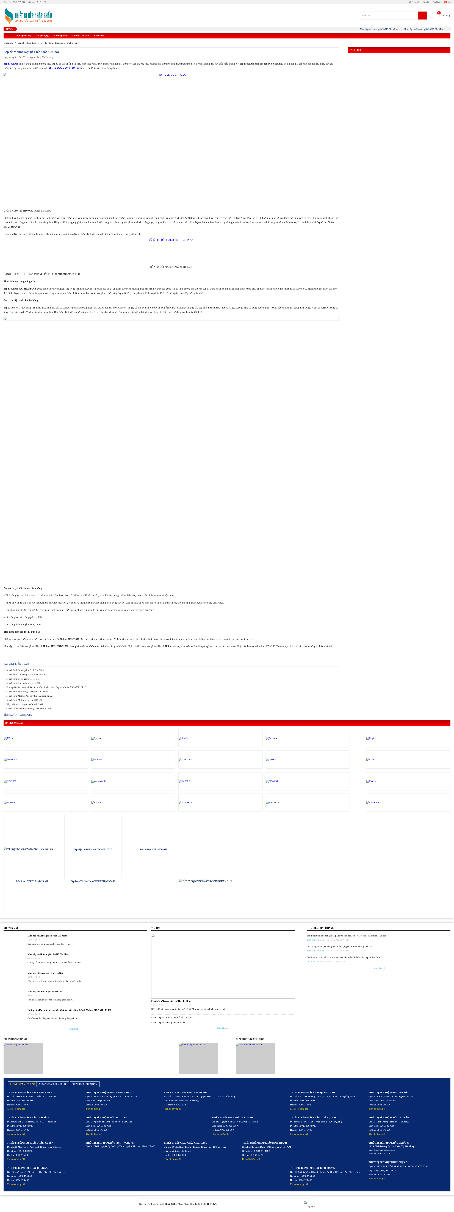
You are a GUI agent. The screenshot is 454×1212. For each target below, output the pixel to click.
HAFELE (195, 1204)
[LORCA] (281, 759)
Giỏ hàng (436, 2)
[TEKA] (19, 738)
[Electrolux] (381, 802)
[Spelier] (106, 738)
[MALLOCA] (194, 759)
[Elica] (281, 802)
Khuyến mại (100, 35)
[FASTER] (19, 802)
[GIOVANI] (281, 781)
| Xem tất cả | (75, 1028)
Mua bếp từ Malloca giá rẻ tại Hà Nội (24, 700)
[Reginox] (381, 738)
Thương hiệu (60, 35)
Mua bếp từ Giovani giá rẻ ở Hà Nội (23, 683)
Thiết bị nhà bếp (23, 35)
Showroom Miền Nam (85, 1084)
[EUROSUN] (194, 802)
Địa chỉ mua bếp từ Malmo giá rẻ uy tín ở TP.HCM (30, 708)
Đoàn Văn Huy (314, 961)
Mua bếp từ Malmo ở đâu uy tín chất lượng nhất (29, 695)
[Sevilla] (194, 738)
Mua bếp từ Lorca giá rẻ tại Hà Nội (23, 678)
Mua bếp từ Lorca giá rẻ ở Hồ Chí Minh (361, 29)
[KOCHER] (19, 781)
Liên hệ (426, 2)
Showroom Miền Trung (53, 1084)
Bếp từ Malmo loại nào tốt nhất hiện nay (60, 42)
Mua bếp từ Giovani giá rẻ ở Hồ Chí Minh (405, 29)
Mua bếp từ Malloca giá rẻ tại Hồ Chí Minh (27, 691)
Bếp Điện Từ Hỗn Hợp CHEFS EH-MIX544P (93, 881)
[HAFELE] (194, 781)
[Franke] (381, 781)
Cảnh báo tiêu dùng (27, 42)
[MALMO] (106, 759)
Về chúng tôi (414, 2)
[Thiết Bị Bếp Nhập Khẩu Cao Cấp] (28, 16)
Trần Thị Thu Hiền (316, 950)
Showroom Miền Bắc (22, 1084)
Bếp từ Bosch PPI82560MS (153, 849)
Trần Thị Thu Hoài (316, 939)
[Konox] (381, 759)
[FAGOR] (106, 802)
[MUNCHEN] (19, 759)
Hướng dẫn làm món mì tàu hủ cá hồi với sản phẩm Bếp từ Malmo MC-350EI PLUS (46, 687)
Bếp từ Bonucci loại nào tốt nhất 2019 (24, 704)
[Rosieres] (281, 738)
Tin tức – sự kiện (80, 35)
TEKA (213, 1204)
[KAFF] (106, 781)
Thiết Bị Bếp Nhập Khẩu (177, 1204)
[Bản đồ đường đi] (16, 1108)
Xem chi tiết (32, 830)
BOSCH (205, 1204)
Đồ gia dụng (43, 35)
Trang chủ (8, 42)
